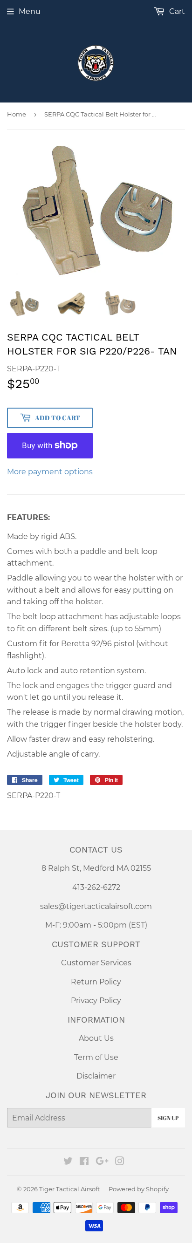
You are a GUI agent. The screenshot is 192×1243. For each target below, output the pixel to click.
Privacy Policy (96, 1000)
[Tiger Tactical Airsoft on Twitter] (68, 1162)
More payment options (50, 471)
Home (16, 114)
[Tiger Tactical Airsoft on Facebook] (84, 1162)
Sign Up (168, 1117)
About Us (96, 1038)
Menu (30, 11)
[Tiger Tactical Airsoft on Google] (102, 1162)
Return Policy (96, 981)
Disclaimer (96, 1076)
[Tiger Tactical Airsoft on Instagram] (119, 1162)
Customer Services (96, 962)
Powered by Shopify (139, 1189)
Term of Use (96, 1057)
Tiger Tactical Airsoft (69, 1189)
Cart (176, 11)
